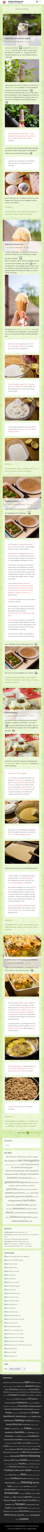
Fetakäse (36, 1403)
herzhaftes (21, 677)
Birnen (7, 1389)
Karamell (38, 1428)
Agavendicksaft (30, 212)
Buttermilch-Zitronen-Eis (14, 244)
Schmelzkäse (25, 1489)
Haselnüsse (9, 1420)
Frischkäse (23, 1406)
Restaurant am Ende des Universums (20, 1345)
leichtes (29, 1209)
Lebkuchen (11, 1446)
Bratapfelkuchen (11, 713)
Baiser (23, 1386)
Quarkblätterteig (36, 1470)
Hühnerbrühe (26, 1424)
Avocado (15, 1386)
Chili (6, 1123)
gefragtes (12, 1185)
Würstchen (24, 1511)
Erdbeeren (22, 1402)
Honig (8, 1424)
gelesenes (27, 1189)
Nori (13, 1460)
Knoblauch (8, 680)
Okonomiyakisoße (36, 1460)
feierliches (12, 1177)
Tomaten (35, 680)
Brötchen (6, 1392)
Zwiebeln (8, 682)
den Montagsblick (28, 1160)
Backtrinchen (13, 1264)
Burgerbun (12, 1392)
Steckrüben (38, 1497)
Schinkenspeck (10, 1489)
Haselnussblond (14, 1301)
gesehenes (20, 1193)
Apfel (6, 927)
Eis (37, 212)
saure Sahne (33, 1486)
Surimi (19, 1500)
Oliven (5, 1464)
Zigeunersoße (38, 1511)
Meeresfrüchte (14, 1452)
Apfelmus (33, 1382)
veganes (35, 1217)
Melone (20, 1452)
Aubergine (10, 1386)
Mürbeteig (34, 1455)
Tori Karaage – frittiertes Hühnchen (20, 1244)
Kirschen (9, 1436)
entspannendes (12, 1174)
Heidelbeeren (29, 1421)
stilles (7, 1217)
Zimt (35, 927)
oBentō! (10, 1212)
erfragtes (23, 1174)
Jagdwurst (36, 1424)
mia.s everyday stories (16, 1330)
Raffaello (18, 1475)
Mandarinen (12, 1449)
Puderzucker (19, 1470)
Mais (39, 1446)
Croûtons (7, 1399)
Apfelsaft (39, 1382)
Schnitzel (38, 1489)
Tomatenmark (30, 1504)
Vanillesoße (30, 1508)
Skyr (15, 1497)
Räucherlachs (10, 1483)
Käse (19, 1443)
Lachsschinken (35, 1443)
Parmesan (28, 1464)
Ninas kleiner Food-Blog (16, 1341)
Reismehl (34, 1475)
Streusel (7, 1500)
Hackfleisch (32, 677)
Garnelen (8, 1409)
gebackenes (14, 925)
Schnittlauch (33, 1489)
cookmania (12, 1275)
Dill (20, 1399)
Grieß (21, 1413)
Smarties (20, 1497)
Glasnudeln (37, 1409)
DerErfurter (12, 1279)
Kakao (27, 1428)
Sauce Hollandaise (15, 1486)
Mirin (28, 1452)
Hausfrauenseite (10, 763)
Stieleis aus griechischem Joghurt (17, 38)
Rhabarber (7, 1478)
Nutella (29, 1460)
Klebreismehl (24, 1436)
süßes (19, 212)
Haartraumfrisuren (14, 1293)
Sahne (22, 214)
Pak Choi (16, 1464)
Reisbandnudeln (29, 1475)
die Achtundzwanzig (10, 1164)
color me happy (32, 1157)
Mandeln (20, 1449)
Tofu (13, 1504)
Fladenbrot (12, 1406)
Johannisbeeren (15, 1428)
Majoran (7, 1449)
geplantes (9, 1193)
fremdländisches (25, 1178)
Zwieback (17, 1519)
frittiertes (34, 1178)
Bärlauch (28, 1392)
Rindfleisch (11, 1126)
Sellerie (28, 1493)
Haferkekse (29, 1416)
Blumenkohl (21, 1389)
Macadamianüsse (34, 1446)
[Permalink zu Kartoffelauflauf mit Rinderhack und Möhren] (22, 951)
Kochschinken (9, 1440)
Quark (25, 927)
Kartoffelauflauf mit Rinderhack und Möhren (21, 960)
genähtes (34, 1189)
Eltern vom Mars (14, 1282)
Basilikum (37, 1386)
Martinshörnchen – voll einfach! (22, 1246)
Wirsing (17, 1511)
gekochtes (13, 677)
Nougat (17, 1460)
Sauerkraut (21, 1486)
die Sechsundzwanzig (20, 1167)
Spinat (34, 1497)
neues (34, 1209)
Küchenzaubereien (15, 1315)
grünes (29, 1196)
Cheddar (23, 1395)
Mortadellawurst (7, 1456)
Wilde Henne (13, 1348)
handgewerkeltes (15, 1201)
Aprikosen (5, 1386)
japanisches (22, 1204)
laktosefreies (19, 1208)
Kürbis (23, 1443)
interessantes (11, 1205)
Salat (9, 1486)
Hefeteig (19, 1420)
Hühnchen (17, 1424)
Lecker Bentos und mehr (16, 1319)
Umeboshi (14, 1508)
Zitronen (20, 471)
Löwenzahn (28, 1446)
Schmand (19, 1489)
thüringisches (25, 1217)
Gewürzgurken (28, 1409)
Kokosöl (38, 1439)
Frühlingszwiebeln (35, 1406)
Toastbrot (8, 1504)
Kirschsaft (15, 1436)
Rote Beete (36, 1478)
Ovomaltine (12, 1464)
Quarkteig (6, 1475)
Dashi (17, 1399)
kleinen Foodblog (13, 87)
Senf (38, 1493)
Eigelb (33, 1399)
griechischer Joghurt (12, 214)
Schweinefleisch (22, 1493)
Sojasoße (27, 1497)
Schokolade (11, 1493)
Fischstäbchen (6, 1406)
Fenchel (31, 1403)
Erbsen (13, 1403)
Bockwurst (26, 1389)
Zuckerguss (35, 1515)
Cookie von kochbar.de (24, 329)
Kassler (26, 1432)
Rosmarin (19, 1126)
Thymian (38, 1500)
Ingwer (32, 1424)
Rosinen (24, 1478)
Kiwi (19, 1436)
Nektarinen (7, 1460)
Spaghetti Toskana (12, 501)
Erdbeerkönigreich (15, 1)
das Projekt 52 (11, 1161)
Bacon (19, 1386)
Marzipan (35, 1449)
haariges (35, 1196)
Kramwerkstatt (13, 1312)
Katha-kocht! (13, 1304)
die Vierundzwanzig (30, 1171)
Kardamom (9, 1432)
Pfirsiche (7, 1467)
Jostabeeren (21, 1428)
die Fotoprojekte (18, 1164)
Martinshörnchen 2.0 (21, 1232)
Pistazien (32, 1467)
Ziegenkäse (32, 1511)
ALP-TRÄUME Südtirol (16, 1260)
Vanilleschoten (22, 1508)
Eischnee (8, 1403)
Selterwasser (34, 1493)
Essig (29, 1403)
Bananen (29, 1386)
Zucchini (20, 1515)
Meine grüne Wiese (15, 1326)
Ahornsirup (15, 1382)
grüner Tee (27, 1413)
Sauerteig (26, 1486)
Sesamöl (11, 1497)
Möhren (24, 1455)
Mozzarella (16, 680)
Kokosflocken (26, 1439)
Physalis (27, 1467)
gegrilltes (18, 1185)
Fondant (16, 1406)
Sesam (6, 1497)
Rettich (38, 1475)
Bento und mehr (14, 1271)
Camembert (5, 1395)
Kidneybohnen (36, 1432)
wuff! (30, 1221)
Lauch (6, 1446)
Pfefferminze (37, 1464)
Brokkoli (32, 1389)
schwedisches (32, 1213)
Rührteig (26, 1482)
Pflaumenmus (21, 1467)
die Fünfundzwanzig (30, 1164)
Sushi (24, 1500)
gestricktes (35, 1193)
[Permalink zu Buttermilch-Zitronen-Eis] (22, 236)
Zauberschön (13, 1356)
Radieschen (13, 1475)
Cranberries (38, 1395)
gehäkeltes (24, 1185)
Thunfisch (32, 1500)
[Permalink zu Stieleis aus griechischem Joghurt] (22, 30)
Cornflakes (31, 1395)
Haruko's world (13, 1297)
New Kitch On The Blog (16, 1337)
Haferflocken (20, 1416)
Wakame (38, 1508)
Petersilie (32, 1464)
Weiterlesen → (9, 207)
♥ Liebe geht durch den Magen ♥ (19, 1256)
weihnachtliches (29, 925)
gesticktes (27, 1193)
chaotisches (21, 1157)
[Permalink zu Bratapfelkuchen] (22, 704)
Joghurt (7, 1429)
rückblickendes (20, 1213)
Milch (31, 1123)
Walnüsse (6, 1511)
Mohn (39, 1452)
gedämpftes (35, 1182)
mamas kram (13, 1323)
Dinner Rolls (25, 1399)
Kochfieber (12, 1308)
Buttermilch (29, 468)
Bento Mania (13, 1267)
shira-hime (27, 41)
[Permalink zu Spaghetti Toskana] (22, 493)
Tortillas (37, 1504)
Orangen (8, 1464)
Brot (37, 1389)
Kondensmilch (8, 1443)
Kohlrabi (18, 1440)
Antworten (28, 214)
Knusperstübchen (24, 763)
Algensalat (21, 1382)
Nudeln (23, 680)
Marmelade (28, 1449)
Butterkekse (17, 1392)
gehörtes (31, 1185)
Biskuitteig (12, 927)
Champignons (14, 1395)
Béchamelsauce (36, 1392)
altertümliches (11, 1157)
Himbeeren (37, 1420)
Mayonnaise (6, 1452)
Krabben (14, 1443)
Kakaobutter (34, 1428)
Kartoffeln (17, 1123)
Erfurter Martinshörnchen (20, 1239)
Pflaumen (13, 1467)
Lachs (28, 1443)
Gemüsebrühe (17, 1409)
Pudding (19, 927)
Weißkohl (12, 1511)
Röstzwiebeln (18, 1483)
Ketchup (31, 1432)
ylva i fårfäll (12, 1352)
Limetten (19, 1446)
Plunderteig (36, 1467)
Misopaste (34, 1452)
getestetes (20, 1196)
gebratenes (23, 1121)
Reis (23, 1474)
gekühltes (13, 212)
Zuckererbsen (27, 1515)
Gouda (11, 1123)
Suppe (13, 1500)
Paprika (22, 1463)
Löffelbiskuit (24, 1446)
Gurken (35, 1412)
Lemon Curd (15, 1446)
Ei (30, 1398)
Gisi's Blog (12, 1290)
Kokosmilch (33, 1439)
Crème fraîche (12, 1399)
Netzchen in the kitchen (16, 1334)
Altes (5, 1369)
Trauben (8, 1508)
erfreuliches (33, 1174)
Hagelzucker (36, 1416)
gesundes (10, 1196)
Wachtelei (34, 1508)
